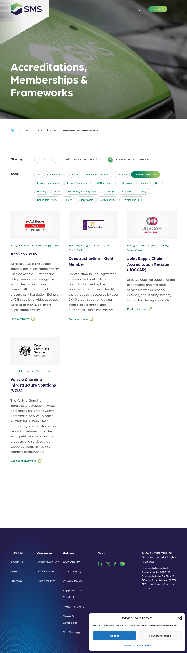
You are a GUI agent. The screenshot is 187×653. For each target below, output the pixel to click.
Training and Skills (132, 199)
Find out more (19, 318)
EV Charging (125, 182)
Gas (157, 182)
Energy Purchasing (77, 182)
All (38, 174)
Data (75, 174)
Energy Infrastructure (145, 174)
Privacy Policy (144, 645)
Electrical (122, 174)
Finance (143, 182)
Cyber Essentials (56, 174)
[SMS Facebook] (115, 563)
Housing (41, 191)
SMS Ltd (16, 553)
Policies (68, 553)
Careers (15, 571)
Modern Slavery (73, 606)
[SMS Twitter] (108, 563)
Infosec (57, 191)
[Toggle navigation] (175, 9)
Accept (114, 635)
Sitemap (16, 580)
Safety (68, 199)
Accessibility (71, 561)
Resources (44, 553)
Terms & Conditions (70, 619)
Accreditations (47, 130)
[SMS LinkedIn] (100, 563)
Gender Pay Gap (48, 561)
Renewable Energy (47, 199)
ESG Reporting (103, 182)
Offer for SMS (46, 571)
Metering (109, 191)
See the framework (23, 460)
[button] (180, 618)
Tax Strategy (72, 632)
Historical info (46, 580)
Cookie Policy (128, 645)
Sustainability (107, 199)
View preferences (160, 635)
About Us (26, 130)
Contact (155, 9)
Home (13, 130)
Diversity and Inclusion (97, 174)
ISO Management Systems (82, 191)
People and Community (133, 191)
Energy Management (48, 182)
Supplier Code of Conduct (74, 594)
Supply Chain (86, 199)
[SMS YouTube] (122, 563)
